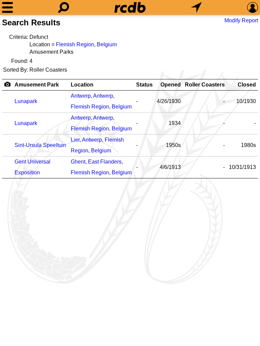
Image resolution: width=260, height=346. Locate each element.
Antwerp (81, 96)
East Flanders (105, 162)
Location (82, 85)
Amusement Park (37, 85)
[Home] (130, 7)
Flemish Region (75, 44)
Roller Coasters (205, 85)
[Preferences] (252, 7)
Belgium (107, 44)
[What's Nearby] (196, 7)
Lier (75, 140)
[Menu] (7, 7)
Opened (170, 85)
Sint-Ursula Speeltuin (40, 145)
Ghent (78, 162)
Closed (247, 85)
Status (144, 85)
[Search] (63, 7)
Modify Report (241, 20)
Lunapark (26, 101)
